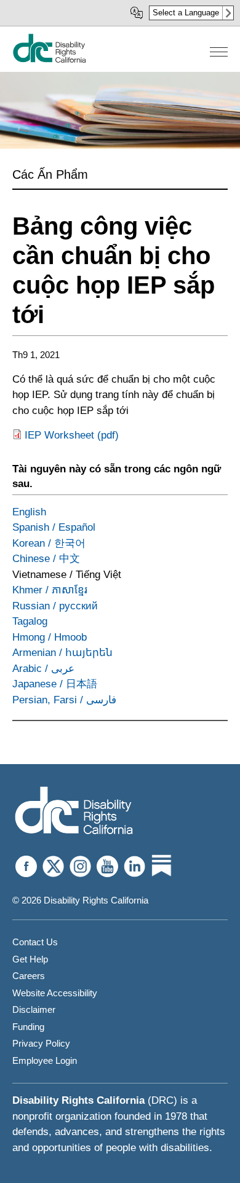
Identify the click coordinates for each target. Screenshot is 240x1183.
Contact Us (35, 942)
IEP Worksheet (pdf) (72, 435)
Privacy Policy (41, 1043)
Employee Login (44, 1060)
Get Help (30, 959)
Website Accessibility (54, 993)
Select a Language (186, 12)
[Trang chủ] (49, 60)
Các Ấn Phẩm (50, 174)
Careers (28, 975)
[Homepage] (73, 812)
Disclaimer (33, 1009)
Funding (28, 1026)
